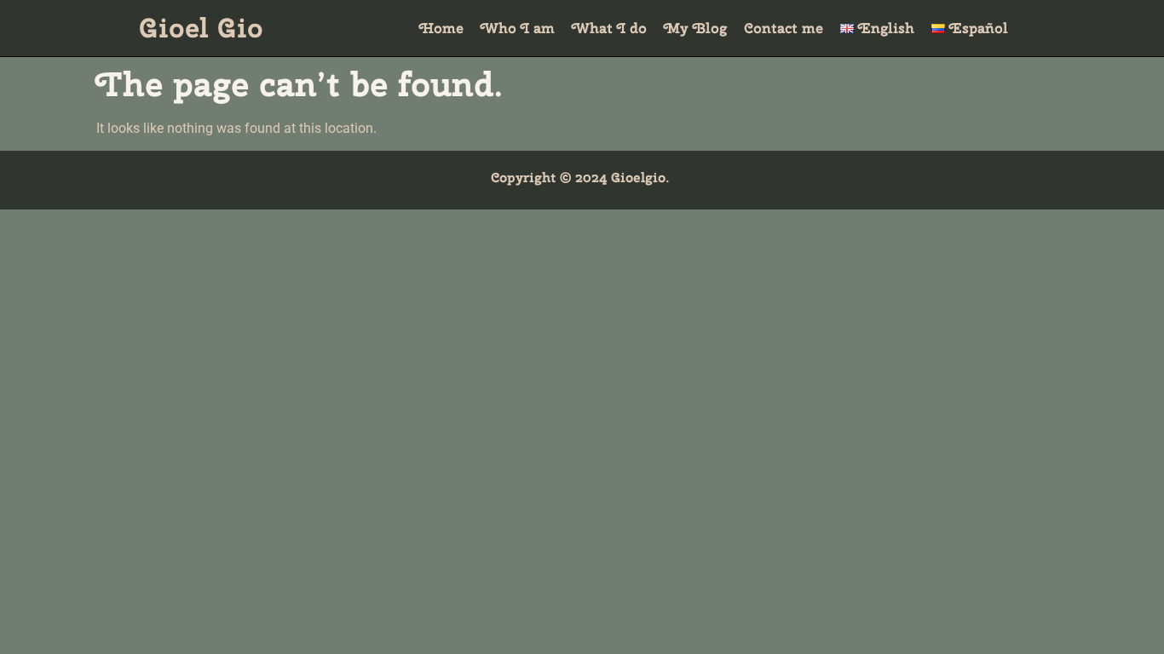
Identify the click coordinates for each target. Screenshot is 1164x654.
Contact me (783, 28)
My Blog (695, 28)
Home (441, 28)
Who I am (518, 28)
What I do (609, 28)
